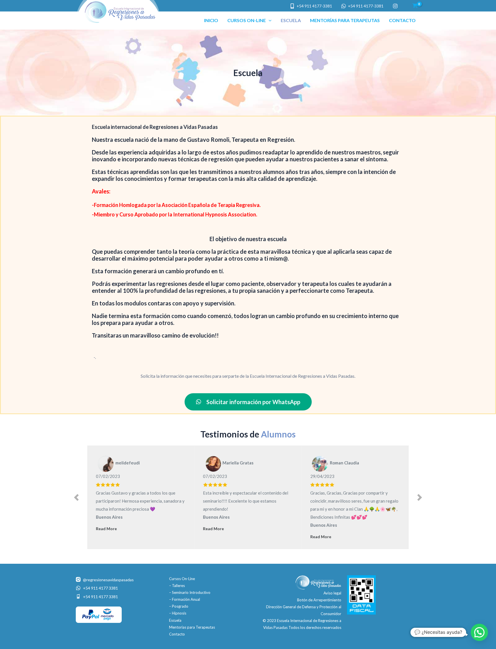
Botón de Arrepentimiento (319, 600)
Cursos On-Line (246, 20)
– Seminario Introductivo (189, 592)
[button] (269, 20)
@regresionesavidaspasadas (108, 579)
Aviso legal (332, 593)
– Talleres (177, 585)
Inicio (211, 20)
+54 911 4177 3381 (100, 588)
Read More (106, 528)
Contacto (402, 20)
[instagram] (396, 6)
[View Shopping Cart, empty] (415, 6)
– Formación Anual (184, 599)
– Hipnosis (177, 613)
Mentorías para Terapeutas (345, 20)
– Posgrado (178, 606)
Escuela (291, 20)
